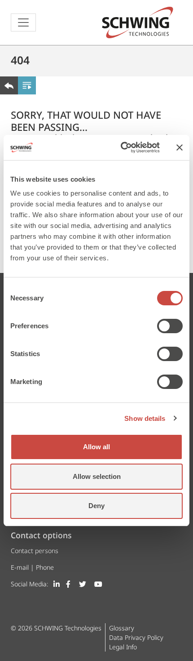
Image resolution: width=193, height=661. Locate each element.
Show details (144, 418)
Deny (96, 505)
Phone (45, 567)
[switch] (170, 326)
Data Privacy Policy (136, 637)
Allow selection (97, 476)
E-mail (20, 567)
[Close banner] (179, 147)
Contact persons (34, 550)
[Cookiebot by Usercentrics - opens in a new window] (121, 147)
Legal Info (123, 647)
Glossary (121, 628)
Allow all (96, 447)
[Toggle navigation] (23, 22)
